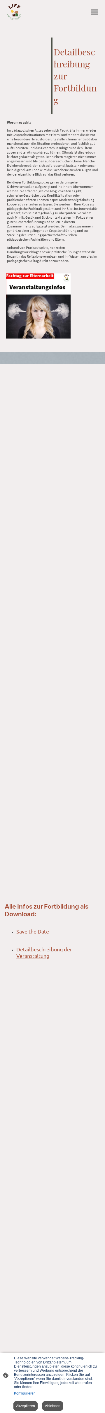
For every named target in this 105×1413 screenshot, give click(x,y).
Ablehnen (52, 1406)
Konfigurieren (25, 1393)
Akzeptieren (25, 1406)
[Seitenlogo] (14, 12)
